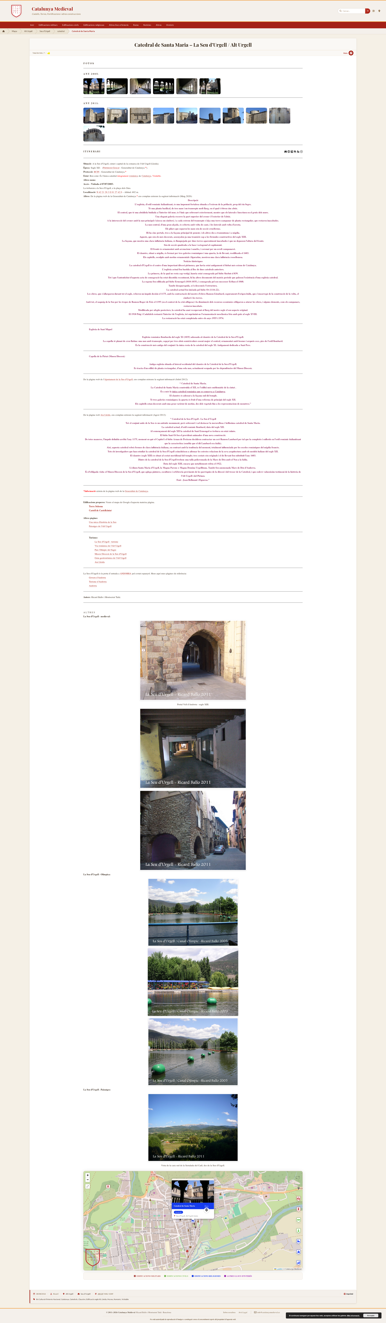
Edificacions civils (70, 25)
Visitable (125, 1299)
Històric (170, 25)
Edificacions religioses (94, 25)
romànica (133, 175)
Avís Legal (243, 1312)
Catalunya (146, 175)
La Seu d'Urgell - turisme (106, 541)
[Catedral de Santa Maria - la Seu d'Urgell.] (93, 116)
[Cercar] (367, 11)
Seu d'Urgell (45, 31)
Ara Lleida (105, 414)
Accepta (370, 1315)
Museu (110, 1299)
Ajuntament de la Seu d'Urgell (118, 379)
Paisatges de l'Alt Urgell (100, 526)
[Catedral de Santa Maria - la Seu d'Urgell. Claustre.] (93, 86)
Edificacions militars (48, 25)
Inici (32, 25)
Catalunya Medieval (52, 9)
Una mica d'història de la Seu (102, 522)
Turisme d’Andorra (98, 581)
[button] (193, 1220)
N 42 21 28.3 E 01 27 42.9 (109, 192)
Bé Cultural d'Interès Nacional (48, 1299)
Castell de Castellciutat (100, 510)
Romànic (117, 1299)
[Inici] (3, 31)
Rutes (136, 25)
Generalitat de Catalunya (136, 491)
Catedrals (74, 1299)
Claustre (81, 1299)
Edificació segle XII (93, 1299)
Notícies (147, 25)
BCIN (96, 171)
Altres (159, 25)
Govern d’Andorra (97, 577)
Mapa (14, 31)
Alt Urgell (28, 31)
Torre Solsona (96, 506)
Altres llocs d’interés (118, 25)
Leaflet (279, 1269)
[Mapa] (379, 11)
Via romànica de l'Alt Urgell (108, 545)
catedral (61, 31)
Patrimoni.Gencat (111, 167)
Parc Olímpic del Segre (105, 549)
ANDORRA (125, 573)
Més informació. (353, 1315)
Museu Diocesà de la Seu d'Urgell (111, 553)
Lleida (104, 1299)
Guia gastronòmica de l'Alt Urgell (110, 557)
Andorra (93, 585)
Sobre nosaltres (229, 1312)
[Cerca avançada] (373, 11)
